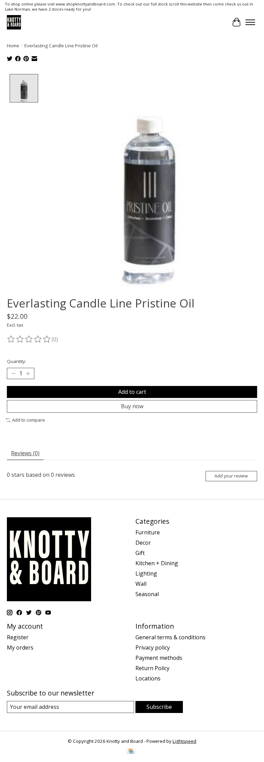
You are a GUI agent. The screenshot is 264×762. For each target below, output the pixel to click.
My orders (20, 647)
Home (13, 46)
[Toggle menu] (250, 22)
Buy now (132, 406)
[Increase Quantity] (27, 373)
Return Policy (152, 668)
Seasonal (147, 594)
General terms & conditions (170, 637)
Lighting (146, 573)
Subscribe (159, 707)
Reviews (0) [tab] (25, 453)
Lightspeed (184, 741)
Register (18, 637)
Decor (143, 542)
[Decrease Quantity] (13, 373)
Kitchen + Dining (156, 563)
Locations (148, 678)
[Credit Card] (130, 751)
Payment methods (158, 658)
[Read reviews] (29, 339)
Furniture (147, 532)
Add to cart (132, 392)
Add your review (231, 476)
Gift (140, 553)
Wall (140, 584)
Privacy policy (152, 647)
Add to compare (28, 420)
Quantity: (16, 361)
